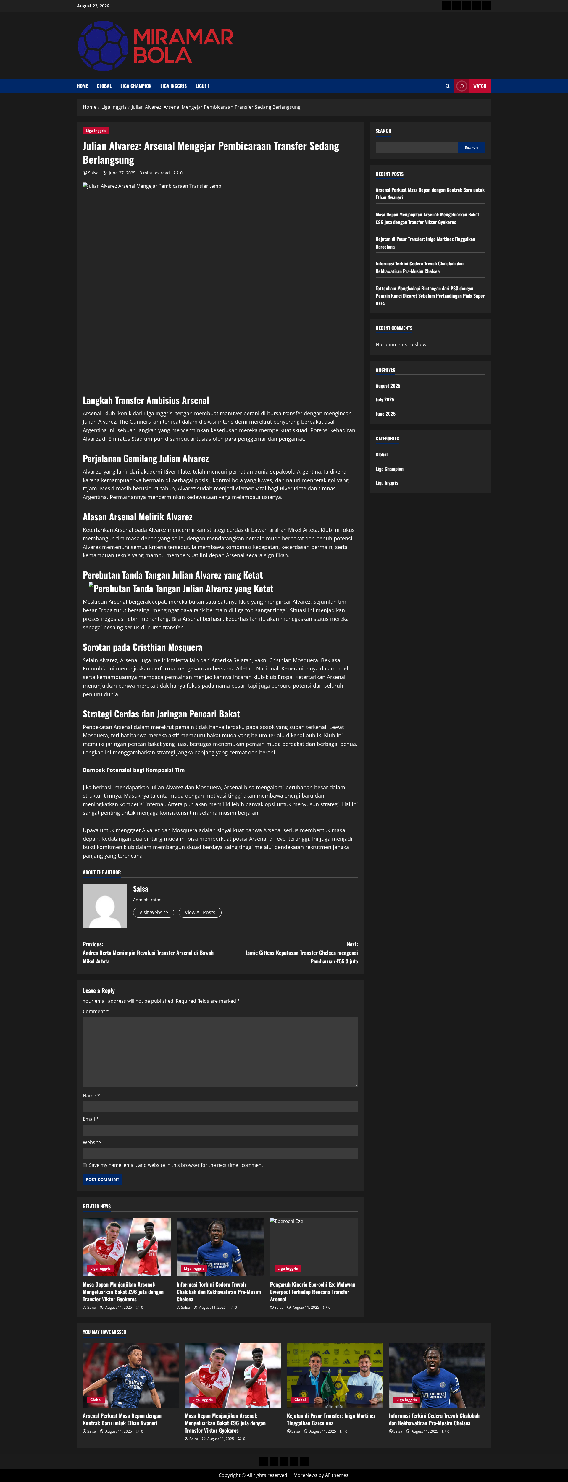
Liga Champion (135, 85)
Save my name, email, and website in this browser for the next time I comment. (176, 1165)
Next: (302, 952)
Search (383, 130)
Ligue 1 (202, 85)
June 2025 (386, 413)
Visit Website (153, 912)
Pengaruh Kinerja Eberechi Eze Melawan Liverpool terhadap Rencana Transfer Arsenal (312, 1291)
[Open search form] (448, 86)
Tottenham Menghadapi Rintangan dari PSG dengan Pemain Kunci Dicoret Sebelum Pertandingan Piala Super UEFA (430, 296)
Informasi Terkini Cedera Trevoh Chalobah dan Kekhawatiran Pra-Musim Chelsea (219, 1291)
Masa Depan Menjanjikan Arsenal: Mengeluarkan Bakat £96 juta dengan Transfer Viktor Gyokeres (123, 1291)
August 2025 (388, 385)
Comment (96, 1011)
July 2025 (385, 399)
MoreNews (305, 1475)
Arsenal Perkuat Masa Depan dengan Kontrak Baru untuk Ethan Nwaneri (122, 1419)
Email (91, 1119)
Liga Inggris (173, 85)
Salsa (93, 173)
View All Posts (200, 912)
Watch (480, 85)
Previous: (148, 952)
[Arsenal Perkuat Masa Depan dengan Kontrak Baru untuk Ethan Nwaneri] (131, 1375)
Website (92, 1142)
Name (91, 1095)
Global (104, 85)
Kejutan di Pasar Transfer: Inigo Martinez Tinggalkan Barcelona (331, 1419)
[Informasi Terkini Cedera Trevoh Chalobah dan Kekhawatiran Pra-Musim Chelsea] (220, 1247)
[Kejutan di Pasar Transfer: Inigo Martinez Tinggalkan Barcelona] (335, 1375)
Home (82, 85)
